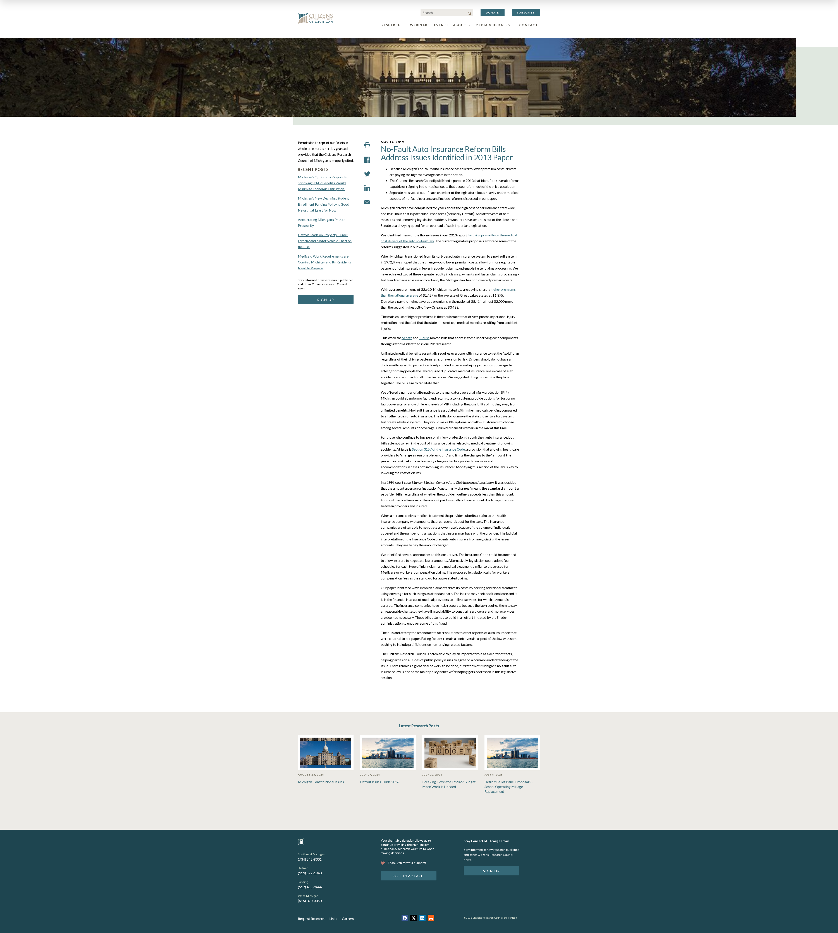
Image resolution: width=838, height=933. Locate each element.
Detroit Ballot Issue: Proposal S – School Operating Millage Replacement (509, 786)
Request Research (311, 918)
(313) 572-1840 (310, 873)
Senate (407, 338)
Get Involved (408, 876)
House (424, 338)
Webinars (420, 25)
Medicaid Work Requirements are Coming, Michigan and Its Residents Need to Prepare (324, 262)
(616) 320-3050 (310, 901)
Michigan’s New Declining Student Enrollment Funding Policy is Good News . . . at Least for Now (323, 204)
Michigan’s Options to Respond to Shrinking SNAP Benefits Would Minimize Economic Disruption (323, 183)
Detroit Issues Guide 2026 (379, 782)
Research (391, 25)
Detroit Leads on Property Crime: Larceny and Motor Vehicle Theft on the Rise (325, 241)
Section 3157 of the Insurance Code (438, 449)
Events (441, 25)
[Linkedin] (422, 918)
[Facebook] (405, 918)
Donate (492, 12)
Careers (348, 918)
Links (333, 918)
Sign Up (325, 299)
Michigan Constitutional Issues (321, 782)
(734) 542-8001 (310, 859)
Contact (528, 25)
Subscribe (526, 12)
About (459, 25)
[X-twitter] (413, 918)
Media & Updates (493, 25)
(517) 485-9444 (310, 887)
